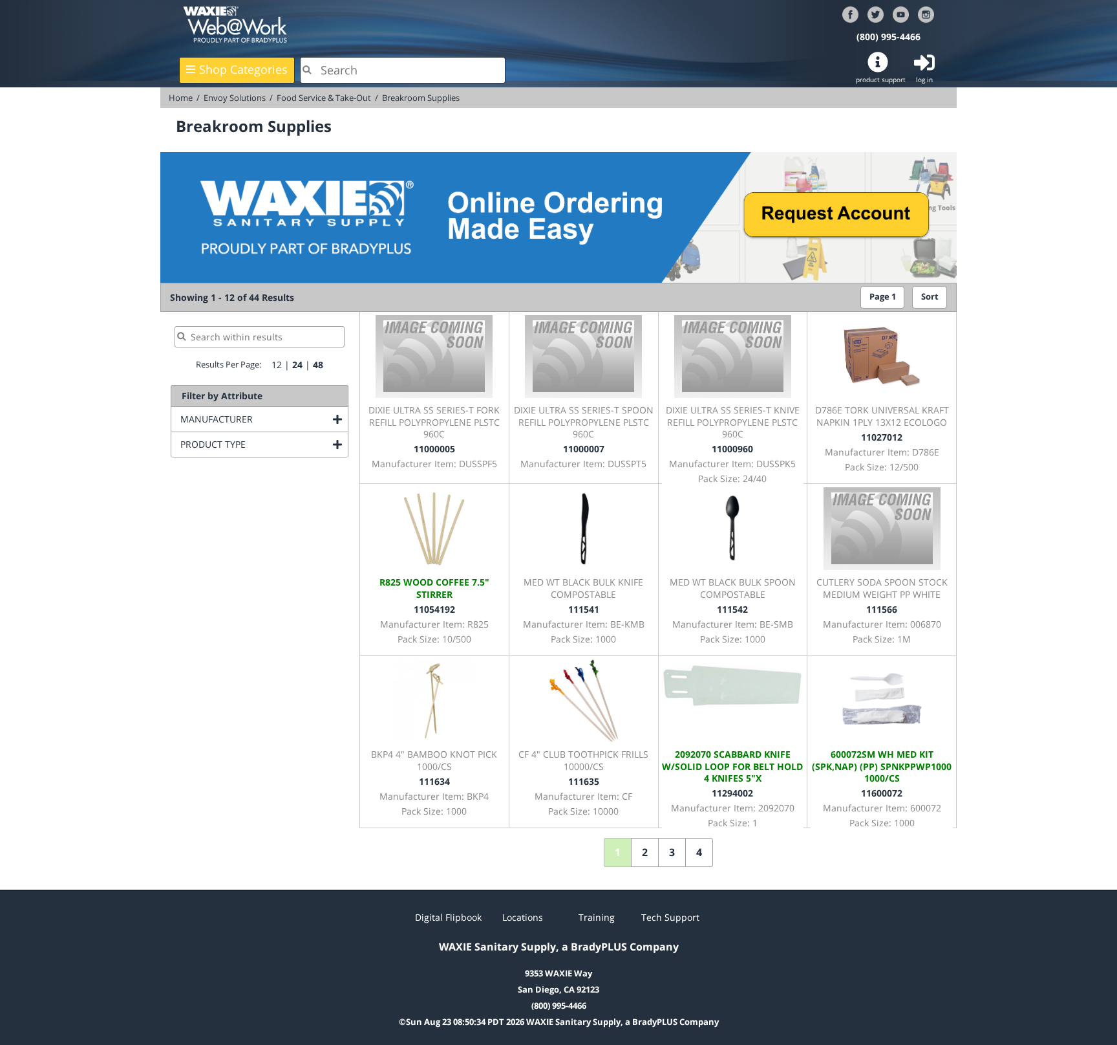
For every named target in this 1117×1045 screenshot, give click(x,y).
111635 (583, 781)
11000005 (434, 449)
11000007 (583, 449)
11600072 (881, 793)
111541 (583, 609)
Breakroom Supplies (421, 98)
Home (181, 98)
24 (297, 364)
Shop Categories (243, 69)
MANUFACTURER (264, 419)
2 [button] (645, 852)
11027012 (881, 437)
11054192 (434, 609)
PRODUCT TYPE (264, 444)
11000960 (732, 449)
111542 (732, 609)
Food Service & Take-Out (324, 98)
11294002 (732, 793)
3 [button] (672, 852)
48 (318, 364)
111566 (881, 609)
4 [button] (699, 852)
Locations (522, 917)
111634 (434, 781)
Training (597, 917)
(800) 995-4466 (888, 36)
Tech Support (670, 917)
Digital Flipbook (448, 917)
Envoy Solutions (235, 98)
